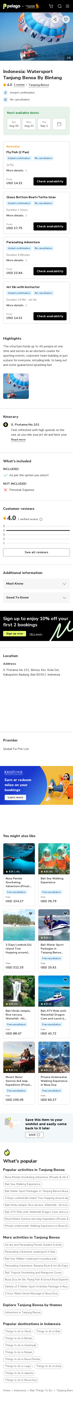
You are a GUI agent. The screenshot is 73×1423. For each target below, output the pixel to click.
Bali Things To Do (41, 1390)
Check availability (50, 181)
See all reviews (36, 552)
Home (6, 1390)
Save (32, 1135)
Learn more (15, 797)
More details (14, 170)
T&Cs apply (35, 634)
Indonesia (20, 1390)
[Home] (21, 6)
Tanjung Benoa (39, 85)
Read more (18, 439)
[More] (41, 519)
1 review (19, 85)
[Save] (30, 847)
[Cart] (51, 6)
